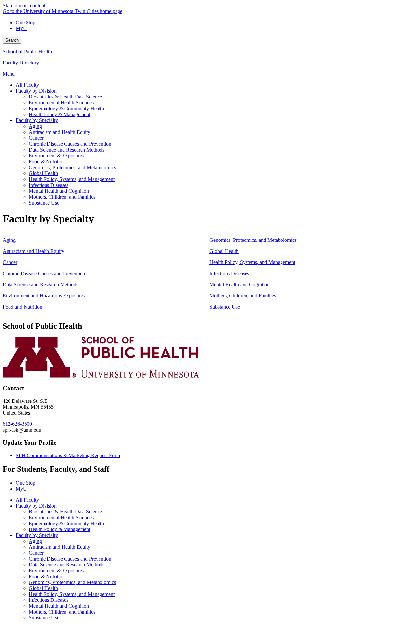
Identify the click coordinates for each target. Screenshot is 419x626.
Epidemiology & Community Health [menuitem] (66, 108)
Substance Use (225, 307)
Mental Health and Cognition (240, 284)
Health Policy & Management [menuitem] (59, 114)
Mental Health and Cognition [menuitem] (59, 191)
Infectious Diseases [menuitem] (48, 185)
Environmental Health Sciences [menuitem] (61, 102)
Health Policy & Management (59, 529)
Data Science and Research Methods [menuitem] (66, 149)
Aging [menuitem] (35, 126)
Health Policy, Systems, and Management (252, 262)
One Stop (25, 22)
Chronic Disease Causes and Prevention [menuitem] (70, 144)
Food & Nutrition (47, 576)
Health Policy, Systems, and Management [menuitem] (72, 179)
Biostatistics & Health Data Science (65, 511)
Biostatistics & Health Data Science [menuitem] (65, 96)
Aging (9, 240)
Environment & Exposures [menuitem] (56, 155)
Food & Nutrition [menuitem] (47, 161)
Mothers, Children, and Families (243, 295)
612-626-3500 (17, 424)
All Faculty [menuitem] (27, 85)
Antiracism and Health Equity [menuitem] (59, 132)
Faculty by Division (36, 506)
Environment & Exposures (56, 570)
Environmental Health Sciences (61, 517)
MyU (21, 28)
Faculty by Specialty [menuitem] (37, 120)
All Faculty (27, 500)
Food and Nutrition (22, 307)
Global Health (224, 251)
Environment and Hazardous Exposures (44, 295)
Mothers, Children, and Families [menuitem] (62, 197)
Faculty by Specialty (37, 535)
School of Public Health (27, 51)
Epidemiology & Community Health (66, 523)
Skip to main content (24, 5)
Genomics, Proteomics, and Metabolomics (253, 240)
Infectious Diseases (229, 273)
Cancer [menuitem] (36, 138)
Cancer (10, 262)
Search (12, 40)
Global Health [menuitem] (43, 173)
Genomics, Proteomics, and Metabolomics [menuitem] (72, 167)
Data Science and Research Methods (40, 284)
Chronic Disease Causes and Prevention (44, 273)
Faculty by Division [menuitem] (36, 91)
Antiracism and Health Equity (33, 251)
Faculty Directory (21, 62)
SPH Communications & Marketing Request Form (68, 455)
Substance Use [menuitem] (44, 203)
